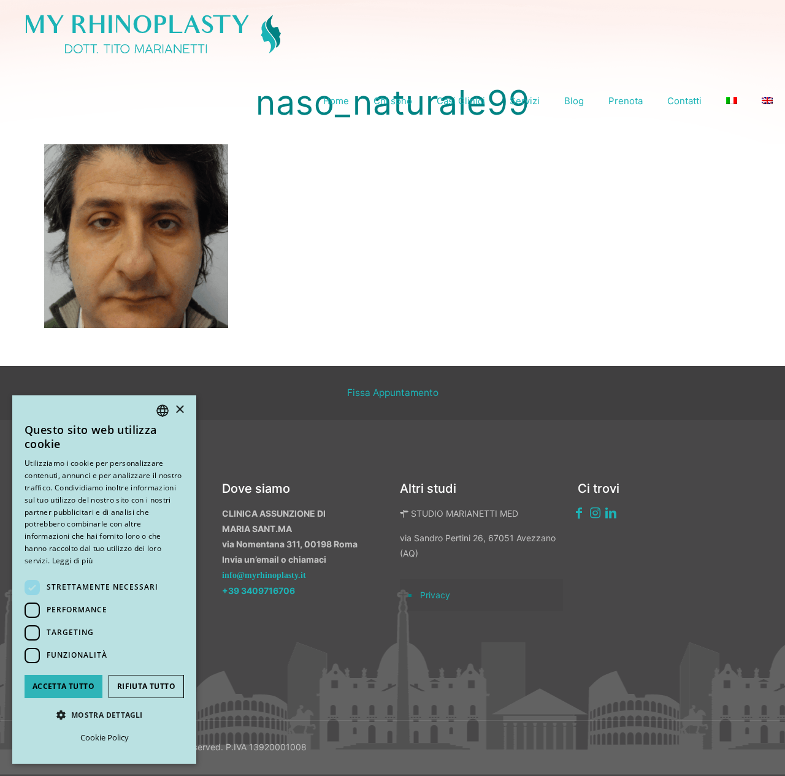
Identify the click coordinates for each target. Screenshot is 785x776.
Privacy (435, 595)
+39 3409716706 (258, 590)
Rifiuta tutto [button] (146, 686)
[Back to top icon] (711, 751)
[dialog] (104, 579)
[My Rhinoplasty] (153, 33)
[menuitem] (731, 101)
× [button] (179, 409)
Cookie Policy (104, 737)
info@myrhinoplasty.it (264, 575)
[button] (104, 715)
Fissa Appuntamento (392, 392)
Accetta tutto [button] (63, 686)
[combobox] (162, 411)
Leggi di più (72, 560)
